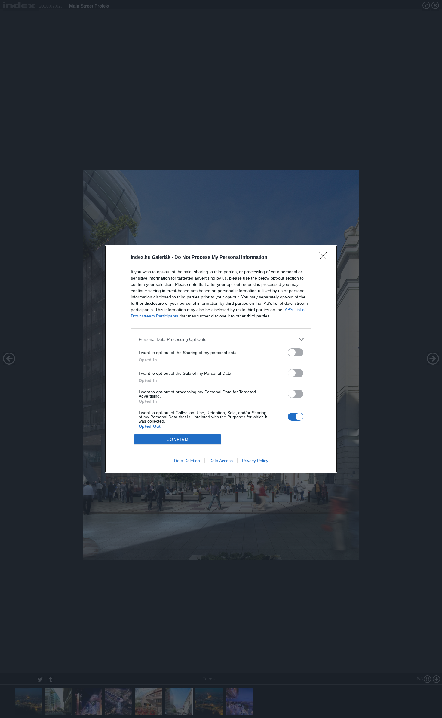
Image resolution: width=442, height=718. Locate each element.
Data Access (221, 460)
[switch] (295, 352)
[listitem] (221, 339)
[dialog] (221, 359)
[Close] (325, 257)
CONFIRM (178, 439)
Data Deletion (187, 460)
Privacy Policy (255, 460)
